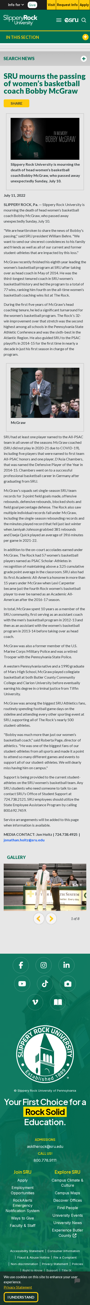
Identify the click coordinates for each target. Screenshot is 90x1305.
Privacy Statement (18, 1287)
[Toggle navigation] (58, 20)
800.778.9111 (45, 1160)
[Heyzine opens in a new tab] (58, 1002)
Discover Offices (67, 1200)
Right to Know (32, 1270)
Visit (51, 5)
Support (52, 1270)
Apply (84, 5)
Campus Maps (67, 1193)
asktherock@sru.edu (45, 1146)
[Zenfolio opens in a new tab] (68, 984)
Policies (77, 1264)
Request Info (67, 5)
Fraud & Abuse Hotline (33, 1257)
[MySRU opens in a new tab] (70, 20)
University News (67, 1222)
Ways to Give (22, 1218)
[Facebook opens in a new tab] (21, 965)
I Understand (21, 1297)
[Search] (82, 20)
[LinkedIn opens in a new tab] (66, 965)
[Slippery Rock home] (20, 20)
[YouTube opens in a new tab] (22, 984)
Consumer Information (64, 1251)
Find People (67, 1207)
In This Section (22, 37)
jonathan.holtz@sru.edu (24, 840)
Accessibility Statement (27, 1251)
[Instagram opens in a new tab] (44, 965)
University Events (67, 1215)
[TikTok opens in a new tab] (45, 984)
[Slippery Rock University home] (45, 1053)
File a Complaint (65, 1257)
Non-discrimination (24, 1264)
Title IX (67, 1270)
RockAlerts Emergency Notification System (22, 1205)
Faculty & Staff (23, 1225)
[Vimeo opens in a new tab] (35, 1002)
